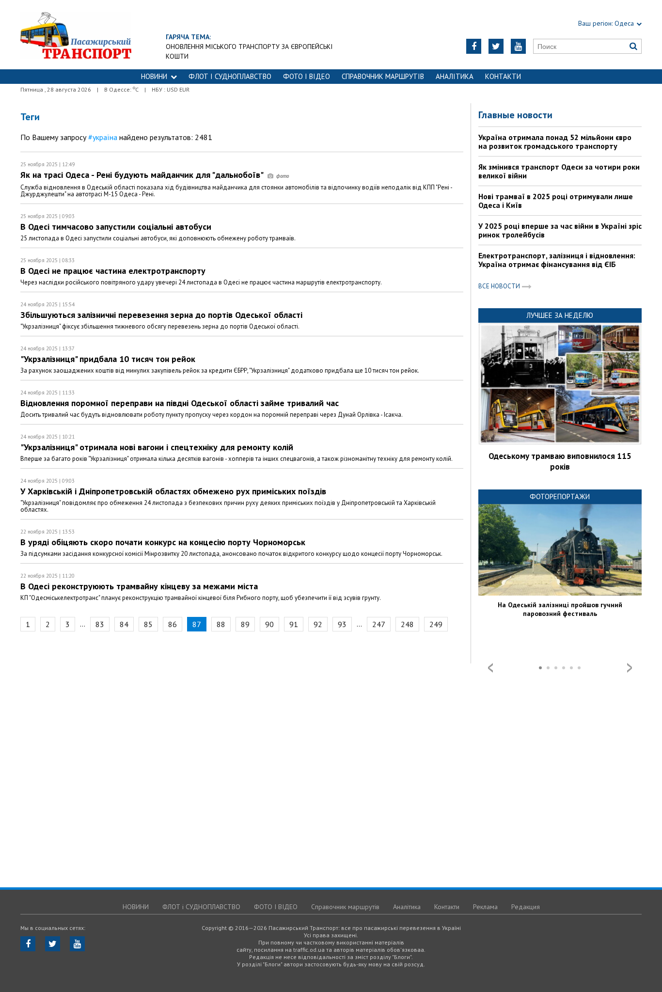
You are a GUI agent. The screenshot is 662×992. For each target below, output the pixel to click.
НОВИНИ (154, 76)
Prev (490, 668)
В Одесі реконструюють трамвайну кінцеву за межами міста (139, 586)
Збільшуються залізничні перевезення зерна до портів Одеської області (161, 314)
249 (435, 624)
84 (124, 624)
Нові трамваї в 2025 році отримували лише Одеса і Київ (555, 200)
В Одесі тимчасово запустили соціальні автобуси (115, 226)
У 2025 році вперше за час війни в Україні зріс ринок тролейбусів (560, 230)
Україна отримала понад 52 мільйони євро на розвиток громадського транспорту (554, 141)
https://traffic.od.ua (75, 34)
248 (407, 624)
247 (378, 624)
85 (148, 624)
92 (318, 624)
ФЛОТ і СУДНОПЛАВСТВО (230, 76)
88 (221, 624)
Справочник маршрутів (383, 76)
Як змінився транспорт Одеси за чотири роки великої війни (559, 171)
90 (269, 624)
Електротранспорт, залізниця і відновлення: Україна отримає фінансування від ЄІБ (556, 260)
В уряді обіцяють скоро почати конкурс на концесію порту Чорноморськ (162, 542)
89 (245, 624)
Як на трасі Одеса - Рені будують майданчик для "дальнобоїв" (142, 174)
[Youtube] (518, 46)
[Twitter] (496, 46)
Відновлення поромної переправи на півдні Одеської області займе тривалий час (179, 403)
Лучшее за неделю (559, 315)
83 (99, 624)
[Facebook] (473, 46)
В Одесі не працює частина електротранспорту (112, 270)
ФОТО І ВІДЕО (306, 76)
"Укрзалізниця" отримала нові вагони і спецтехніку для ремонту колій (156, 447)
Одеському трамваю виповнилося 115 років (560, 461)
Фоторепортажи (560, 496)
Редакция (525, 906)
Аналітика (454, 76)
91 (293, 624)
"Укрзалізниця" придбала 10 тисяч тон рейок (107, 358)
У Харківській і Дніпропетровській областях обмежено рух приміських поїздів (173, 491)
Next (629, 668)
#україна (102, 137)
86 (172, 624)
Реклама (485, 906)
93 (342, 624)
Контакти (503, 76)
